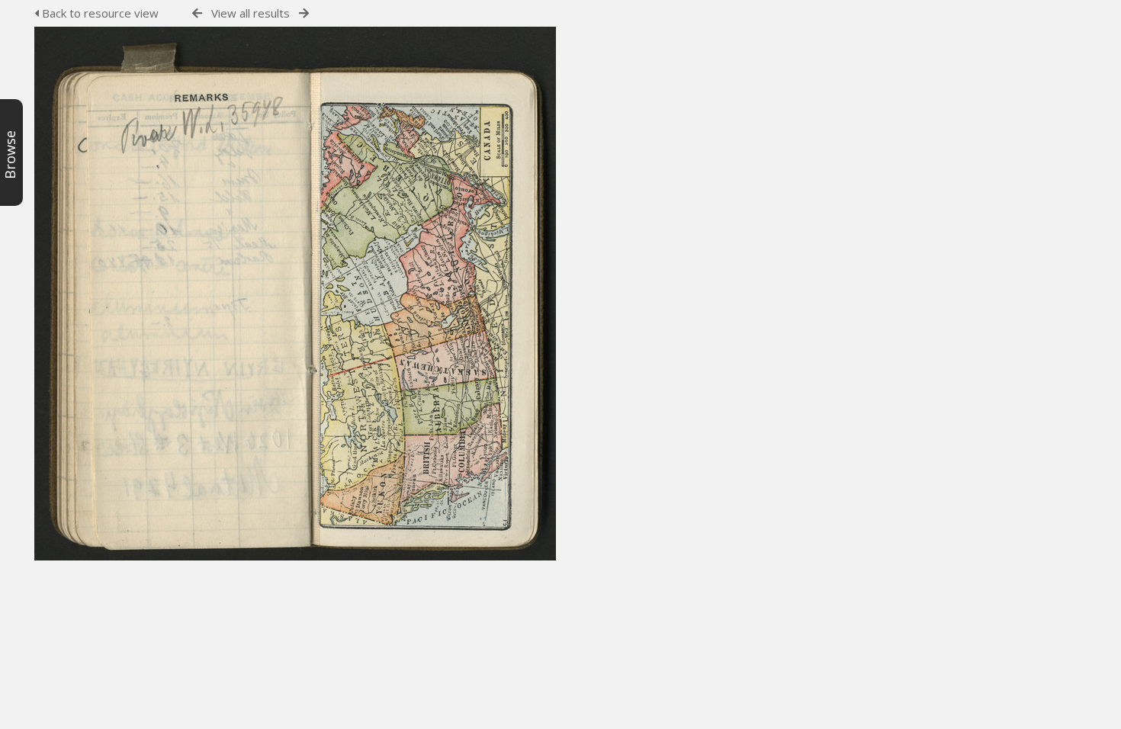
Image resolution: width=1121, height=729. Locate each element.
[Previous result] (197, 13)
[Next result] (304, 13)
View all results (250, 13)
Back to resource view (99, 13)
